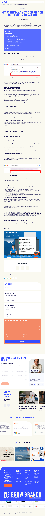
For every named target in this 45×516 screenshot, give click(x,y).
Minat (5, 332)
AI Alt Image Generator (10, 298)
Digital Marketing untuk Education (36, 479)
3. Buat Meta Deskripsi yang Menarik (13, 45)
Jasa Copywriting (28, 480)
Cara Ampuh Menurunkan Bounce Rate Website (15, 209)
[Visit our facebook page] (15, 513)
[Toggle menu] (42, 2)
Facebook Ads (8, 312)
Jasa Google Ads (28, 474)
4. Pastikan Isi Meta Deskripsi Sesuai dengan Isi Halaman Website (18, 46)
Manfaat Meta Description (10, 35)
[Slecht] (17, 268)
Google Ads (8, 310)
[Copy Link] (16, 278)
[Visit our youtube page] (12, 513)
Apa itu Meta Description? (10, 33)
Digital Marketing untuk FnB (36, 474)
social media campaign (33, 194)
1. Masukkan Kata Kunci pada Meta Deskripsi (14, 42)
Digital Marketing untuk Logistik (36, 482)
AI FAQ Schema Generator (10, 300)
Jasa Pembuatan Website (10, 307)
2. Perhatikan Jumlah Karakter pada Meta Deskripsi (15, 44)
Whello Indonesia (3, 4)
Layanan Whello (28, 470)
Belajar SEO (22, 8)
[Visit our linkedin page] (4, 513)
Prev (5, 405)
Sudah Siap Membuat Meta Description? (12, 48)
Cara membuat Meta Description (11, 41)
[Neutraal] (22, 268)
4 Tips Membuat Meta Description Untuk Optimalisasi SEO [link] (20, 4)
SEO (6, 334)
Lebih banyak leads (6, 365)
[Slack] (10, 278)
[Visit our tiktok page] (9, 513)
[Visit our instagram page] (7, 513)
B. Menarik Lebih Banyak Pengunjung (13, 38)
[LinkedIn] (5, 278)
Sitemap (17, 479)
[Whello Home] (4, 2)
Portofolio (18, 475)
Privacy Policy (18, 481)
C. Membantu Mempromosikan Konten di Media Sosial (16, 39)
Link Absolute (23, 428)
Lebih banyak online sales (15, 366)
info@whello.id (7, 472)
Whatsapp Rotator (9, 297)
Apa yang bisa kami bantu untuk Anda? (7, 363)
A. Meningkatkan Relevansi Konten (12, 36)
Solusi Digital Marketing (36, 471)
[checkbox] (23, 334)
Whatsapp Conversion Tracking (11, 295)
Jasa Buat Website (28, 475)
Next (8, 405)
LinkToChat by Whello (28, 481)
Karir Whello (18, 478)
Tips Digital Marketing (9, 4)
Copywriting (8, 316)
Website (25, 334)
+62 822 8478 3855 (8, 474)
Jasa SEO (7, 309)
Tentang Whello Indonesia (19, 471)
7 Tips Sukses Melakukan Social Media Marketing (32, 213)
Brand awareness (23, 365)
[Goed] (27, 268)
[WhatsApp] (7, 278)
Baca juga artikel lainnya (10, 274)
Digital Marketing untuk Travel (36, 477)
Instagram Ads (8, 314)
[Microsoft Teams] (13, 278)
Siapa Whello (18, 473)
